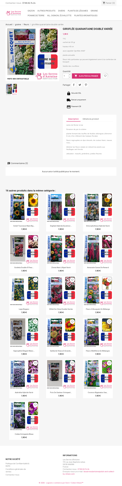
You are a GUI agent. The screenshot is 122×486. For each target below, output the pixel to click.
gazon (31, 10)
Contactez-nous (12, 475)
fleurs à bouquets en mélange (98, 309)
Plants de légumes (78, 10)
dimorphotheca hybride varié (98, 226)
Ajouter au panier (86, 75)
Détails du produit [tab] (91, 119)
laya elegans (24, 309)
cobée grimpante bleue (24, 434)
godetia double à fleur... (24, 267)
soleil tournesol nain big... (24, 226)
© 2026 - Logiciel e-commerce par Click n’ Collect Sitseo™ (61, 483)
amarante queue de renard (98, 267)
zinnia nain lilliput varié (61, 267)
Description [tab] (73, 119)
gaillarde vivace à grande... (61, 351)
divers (61, 10)
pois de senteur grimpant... (61, 392)
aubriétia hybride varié (24, 392)
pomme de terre (36, 15)
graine (94, 10)
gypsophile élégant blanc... (24, 351)
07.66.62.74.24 (29, 3)
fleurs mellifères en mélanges (98, 351)
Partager (73, 84)
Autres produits (46, 10)
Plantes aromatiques (85, 15)
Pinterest (86, 84)
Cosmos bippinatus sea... (98, 392)
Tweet (79, 84)
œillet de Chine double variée (61, 309)
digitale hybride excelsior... (61, 226)
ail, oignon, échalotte (59, 15)
